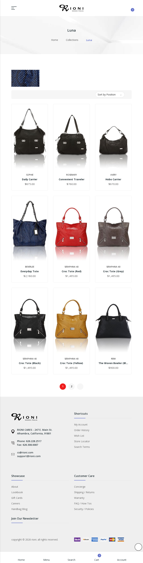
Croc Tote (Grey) (113, 271)
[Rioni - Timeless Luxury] (71, 8)
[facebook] (13, 465)
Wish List (79, 435)
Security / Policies (84, 509)
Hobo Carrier (113, 179)
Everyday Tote (30, 271)
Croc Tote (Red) (71, 271)
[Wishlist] (121, 7)
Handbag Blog (19, 509)
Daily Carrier (29, 179)
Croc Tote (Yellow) (71, 363)
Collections (72, 40)
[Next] (80, 386)
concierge (79, 486)
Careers (15, 503)
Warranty (79, 497)
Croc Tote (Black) (30, 363)
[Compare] (113, 7)
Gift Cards (16, 497)
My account (81, 424)
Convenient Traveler (71, 179)
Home (54, 40)
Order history (81, 430)
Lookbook (17, 492)
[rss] (28, 465)
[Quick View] (39, 166)
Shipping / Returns (84, 492)
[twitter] (20, 465)
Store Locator (82, 441)
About (14, 486)
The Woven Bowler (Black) (113, 363)
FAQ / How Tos (83, 503)
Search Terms (82, 447)
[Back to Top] (138, 547)
